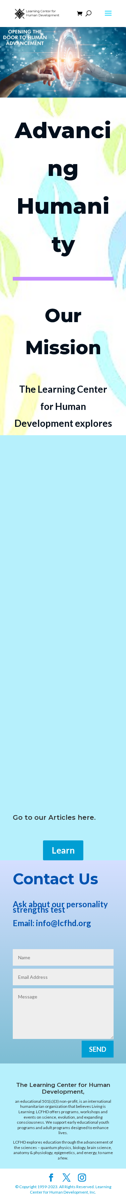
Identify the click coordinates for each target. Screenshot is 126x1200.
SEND (97, 1049)
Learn (63, 850)
